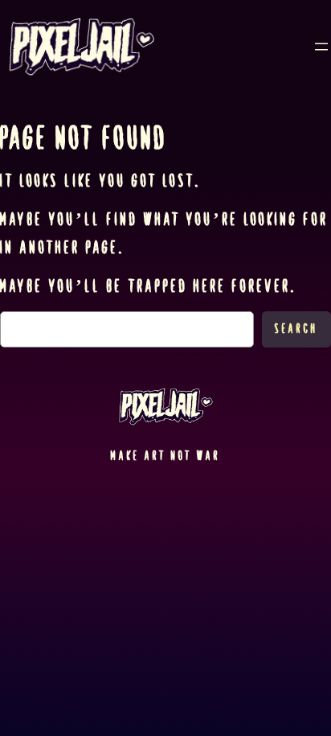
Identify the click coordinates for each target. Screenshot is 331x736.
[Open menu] (321, 46)
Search (296, 328)
